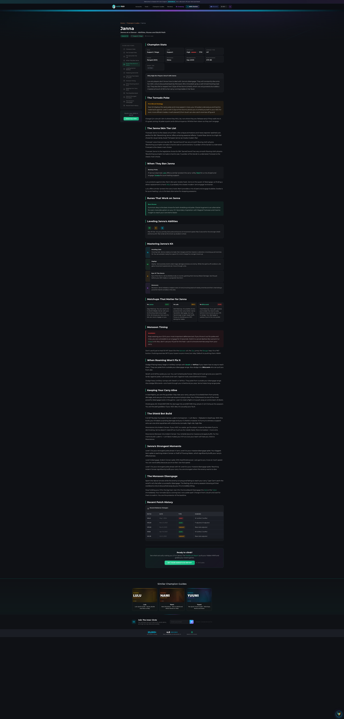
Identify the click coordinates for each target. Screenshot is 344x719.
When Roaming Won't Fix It (131, 84)
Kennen (182, 351)
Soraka (157, 175)
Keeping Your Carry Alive (130, 89)
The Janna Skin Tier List (130, 56)
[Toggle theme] (230, 6)
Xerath (187, 365)
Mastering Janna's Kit (131, 72)
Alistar (150, 341)
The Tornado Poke (130, 52)
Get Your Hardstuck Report (180, 562)
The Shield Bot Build (131, 93)
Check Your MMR (131, 118)
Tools (146, 6)
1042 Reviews (167, 634)
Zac (193, 351)
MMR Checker (193, 6)
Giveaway (181, 6)
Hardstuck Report (192, 555)
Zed (205, 490)
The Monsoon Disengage (129, 101)
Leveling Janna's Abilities (129, 68)
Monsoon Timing (130, 80)
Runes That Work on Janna (131, 64)
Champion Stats (129, 49)
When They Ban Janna (131, 60)
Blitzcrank (205, 304)
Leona (151, 304)
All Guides (201, 562)
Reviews (170, 6)
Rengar (205, 351)
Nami (198, 173)
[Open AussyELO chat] (339, 713)
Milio (168, 184)
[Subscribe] (192, 622)
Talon (214, 490)
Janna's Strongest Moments (130, 97)
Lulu (164, 173)
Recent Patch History (131, 105)
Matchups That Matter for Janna (131, 76)
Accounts (139, 6)
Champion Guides (158, 6)
